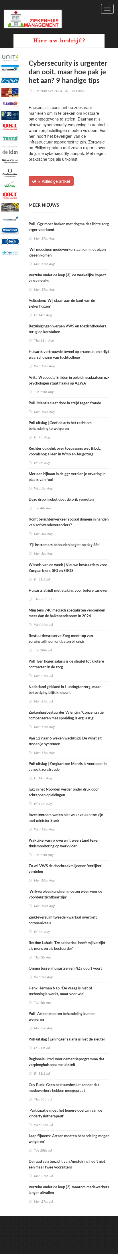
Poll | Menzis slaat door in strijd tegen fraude (65, 403)
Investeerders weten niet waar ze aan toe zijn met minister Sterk (66, 818)
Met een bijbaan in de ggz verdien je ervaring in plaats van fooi (67, 477)
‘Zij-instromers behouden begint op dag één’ (64, 545)
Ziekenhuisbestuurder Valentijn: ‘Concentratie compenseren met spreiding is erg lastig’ (66, 715)
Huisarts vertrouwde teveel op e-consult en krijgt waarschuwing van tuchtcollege (69, 355)
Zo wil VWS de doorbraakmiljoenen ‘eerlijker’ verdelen (65, 869)
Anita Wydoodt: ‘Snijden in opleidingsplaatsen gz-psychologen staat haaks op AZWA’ (69, 380)
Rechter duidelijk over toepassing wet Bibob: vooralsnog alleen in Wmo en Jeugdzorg (65, 451)
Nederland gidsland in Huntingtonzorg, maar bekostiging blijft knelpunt (65, 690)
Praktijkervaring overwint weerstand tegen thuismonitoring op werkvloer (64, 843)
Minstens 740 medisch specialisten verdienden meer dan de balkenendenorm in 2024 (67, 613)
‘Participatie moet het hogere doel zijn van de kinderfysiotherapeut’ (65, 1113)
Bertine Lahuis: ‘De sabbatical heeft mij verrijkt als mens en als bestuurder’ (67, 946)
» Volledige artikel (53, 181)
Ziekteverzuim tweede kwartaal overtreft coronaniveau (63, 920)
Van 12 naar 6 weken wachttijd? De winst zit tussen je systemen (65, 741)
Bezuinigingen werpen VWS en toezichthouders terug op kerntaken (67, 329)
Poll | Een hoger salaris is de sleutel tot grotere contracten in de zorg (66, 664)
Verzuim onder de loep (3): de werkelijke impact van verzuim (67, 278)
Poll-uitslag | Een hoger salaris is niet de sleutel (67, 1039)
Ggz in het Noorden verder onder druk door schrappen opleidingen (64, 792)
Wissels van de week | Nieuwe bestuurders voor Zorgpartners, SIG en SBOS (68, 568)
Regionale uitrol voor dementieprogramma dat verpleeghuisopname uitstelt (66, 1062)
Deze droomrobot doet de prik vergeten (61, 500)
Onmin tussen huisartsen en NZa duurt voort (65, 968)
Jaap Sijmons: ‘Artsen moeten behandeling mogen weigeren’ (69, 1139)
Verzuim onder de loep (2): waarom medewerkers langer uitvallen (69, 1190)
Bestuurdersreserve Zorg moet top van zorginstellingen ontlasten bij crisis (61, 639)
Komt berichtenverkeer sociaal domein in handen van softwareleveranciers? (69, 522)
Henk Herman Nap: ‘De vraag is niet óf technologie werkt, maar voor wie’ (60, 991)
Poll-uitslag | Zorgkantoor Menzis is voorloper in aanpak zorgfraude (68, 767)
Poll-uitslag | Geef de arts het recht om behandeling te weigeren (60, 426)
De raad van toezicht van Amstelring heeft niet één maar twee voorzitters (67, 1164)
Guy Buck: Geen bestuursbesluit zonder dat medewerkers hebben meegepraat (64, 1088)
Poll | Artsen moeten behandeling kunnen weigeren (62, 1017)
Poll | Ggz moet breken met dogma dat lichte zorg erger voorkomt (69, 227)
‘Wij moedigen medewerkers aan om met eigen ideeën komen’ (67, 252)
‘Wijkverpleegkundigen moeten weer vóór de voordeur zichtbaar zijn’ (65, 894)
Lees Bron (77, 91)
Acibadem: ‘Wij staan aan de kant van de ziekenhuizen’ (62, 303)
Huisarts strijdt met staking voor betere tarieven (68, 591)
